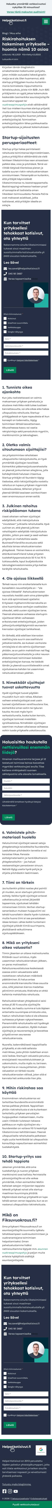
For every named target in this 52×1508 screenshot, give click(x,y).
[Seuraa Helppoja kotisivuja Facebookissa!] (4, 1491)
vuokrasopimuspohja (14, 104)
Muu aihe (15, 33)
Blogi (5, 33)
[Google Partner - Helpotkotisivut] (42, 1450)
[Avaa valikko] (46, 21)
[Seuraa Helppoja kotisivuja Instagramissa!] (10, 1491)
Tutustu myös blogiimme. (16, 1484)
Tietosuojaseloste (20, 1498)
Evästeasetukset (39, 1498)
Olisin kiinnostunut (12, 314)
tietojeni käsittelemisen (27, 360)
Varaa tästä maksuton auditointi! (26, 11)
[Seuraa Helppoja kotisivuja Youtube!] (15, 1491)
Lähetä (10, 370)
